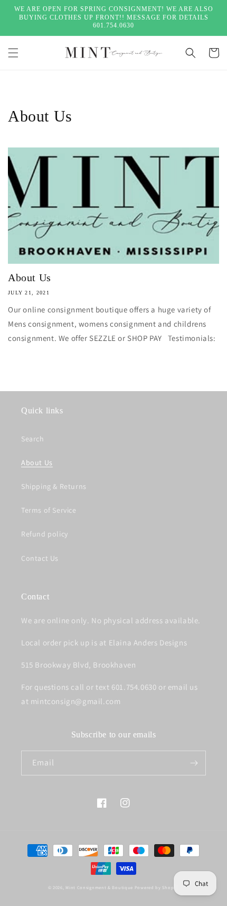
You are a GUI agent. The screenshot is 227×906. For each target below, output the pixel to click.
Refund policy (44, 534)
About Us (29, 277)
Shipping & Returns (54, 486)
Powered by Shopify (157, 887)
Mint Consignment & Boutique (99, 887)
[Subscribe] (193, 763)
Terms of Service (49, 510)
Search (32, 438)
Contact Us (40, 558)
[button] (13, 52)
